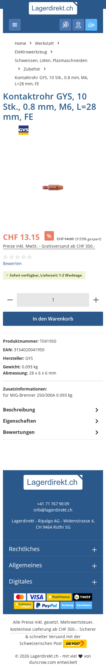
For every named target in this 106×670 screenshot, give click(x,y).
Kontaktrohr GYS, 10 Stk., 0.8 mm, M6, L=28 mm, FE (51, 80)
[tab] (51, 409)
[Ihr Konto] (78, 25)
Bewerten (12, 263)
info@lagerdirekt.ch (53, 510)
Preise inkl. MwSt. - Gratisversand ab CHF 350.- (49, 246)
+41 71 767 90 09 (53, 503)
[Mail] (7, 442)
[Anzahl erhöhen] (96, 300)
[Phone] (7, 431)
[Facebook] (7, 407)
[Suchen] (65, 25)
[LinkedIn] (7, 419)
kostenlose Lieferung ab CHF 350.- (43, 629)
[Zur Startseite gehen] (53, 8)
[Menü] (15, 25)
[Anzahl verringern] (10, 300)
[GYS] (53, 130)
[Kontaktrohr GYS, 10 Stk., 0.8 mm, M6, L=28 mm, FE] (53, 188)
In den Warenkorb (53, 319)
